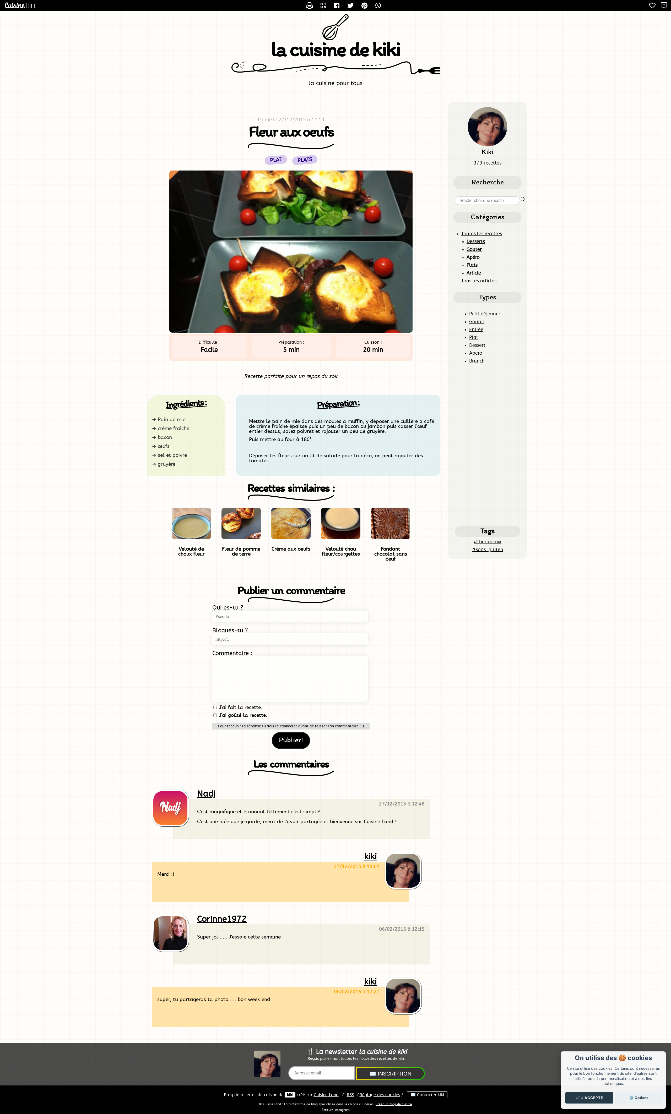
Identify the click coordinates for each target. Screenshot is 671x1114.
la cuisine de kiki (335, 51)
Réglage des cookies (380, 1095)
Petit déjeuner (484, 314)
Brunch (477, 361)
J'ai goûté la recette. (242, 715)
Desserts (476, 241)
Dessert (477, 345)
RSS (350, 1095)
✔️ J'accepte (589, 1098)
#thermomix (487, 542)
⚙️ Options (638, 1098)
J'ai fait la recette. (240, 707)
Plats (304, 160)
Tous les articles (478, 281)
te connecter (286, 726)
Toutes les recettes (481, 234)
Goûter (476, 322)
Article (474, 273)
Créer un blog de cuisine (394, 1104)
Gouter (474, 249)
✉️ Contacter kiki (427, 1095)
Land (326, 1095)
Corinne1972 (222, 919)
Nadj (206, 794)
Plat (473, 337)
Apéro (473, 257)
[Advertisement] (487, 445)
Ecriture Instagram (336, 1109)
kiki (370, 856)
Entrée (476, 329)
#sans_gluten (487, 549)
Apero (475, 353)
